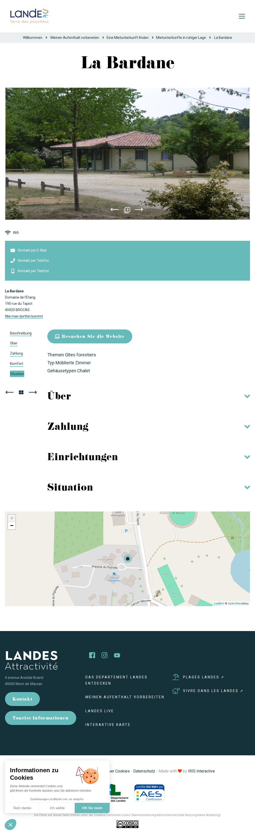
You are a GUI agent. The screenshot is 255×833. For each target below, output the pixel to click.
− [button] (11, 525)
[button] (10, 825)
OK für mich (92, 808)
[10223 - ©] (127, 154)
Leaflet (218, 603)
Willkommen (32, 38)
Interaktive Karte (108, 725)
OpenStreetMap (238, 603)
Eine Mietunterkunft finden (128, 38)
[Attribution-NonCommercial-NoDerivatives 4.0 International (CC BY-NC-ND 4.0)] (127, 824)
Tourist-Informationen (40, 718)
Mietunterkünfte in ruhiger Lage (181, 38)
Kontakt (22, 699)
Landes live (99, 711)
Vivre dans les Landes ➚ (213, 691)
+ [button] (11, 518)
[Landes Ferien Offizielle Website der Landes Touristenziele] (29, 15)
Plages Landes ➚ (204, 677)
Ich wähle (57, 808)
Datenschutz (144, 771)
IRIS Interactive (201, 771)
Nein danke (22, 808)
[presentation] (114, 210)
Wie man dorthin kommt (24, 316)
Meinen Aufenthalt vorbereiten (75, 38)
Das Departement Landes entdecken (116, 680)
